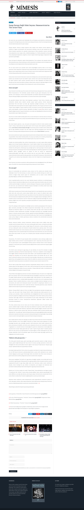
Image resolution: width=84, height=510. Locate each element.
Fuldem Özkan (64, 119)
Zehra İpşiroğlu (64, 80)
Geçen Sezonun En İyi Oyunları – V (68, 52)
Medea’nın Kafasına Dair (66, 139)
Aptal (62, 67)
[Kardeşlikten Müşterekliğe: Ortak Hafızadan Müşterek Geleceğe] (45, 428)
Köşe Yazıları (57, 12)
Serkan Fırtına (64, 71)
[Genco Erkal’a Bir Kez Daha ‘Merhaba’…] (15, 428)
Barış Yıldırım (37, 417)
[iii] (13, 255)
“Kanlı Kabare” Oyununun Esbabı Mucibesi (67, 147)
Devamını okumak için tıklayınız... (15, 495)
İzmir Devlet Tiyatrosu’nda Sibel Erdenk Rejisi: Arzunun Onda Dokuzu (67, 156)
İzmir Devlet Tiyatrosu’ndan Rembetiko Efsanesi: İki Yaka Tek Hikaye (68, 114)
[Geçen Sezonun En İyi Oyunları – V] (30, 428)
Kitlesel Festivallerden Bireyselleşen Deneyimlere (66, 31)
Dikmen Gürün (64, 40)
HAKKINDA (12, 12)
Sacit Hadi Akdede (65, 87)
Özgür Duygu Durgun (65, 127)
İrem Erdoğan (64, 151)
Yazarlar (11, 22)
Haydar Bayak (64, 109)
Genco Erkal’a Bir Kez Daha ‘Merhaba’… (66, 44)
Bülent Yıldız (63, 143)
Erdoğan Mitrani (64, 48)
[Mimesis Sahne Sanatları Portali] (23, 7)
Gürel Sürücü (63, 136)
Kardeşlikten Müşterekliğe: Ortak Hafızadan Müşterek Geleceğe (45, 435)
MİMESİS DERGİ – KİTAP (15, 15)
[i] (41, 109)
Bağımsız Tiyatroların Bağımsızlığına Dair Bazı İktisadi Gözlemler (67, 92)
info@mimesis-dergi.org (63, 485)
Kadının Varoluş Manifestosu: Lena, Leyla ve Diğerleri (68, 123)
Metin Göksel (64, 56)
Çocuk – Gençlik (46, 12)
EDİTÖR (63, 27)
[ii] (19, 251)
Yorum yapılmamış (20, 29)
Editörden (58, 22)
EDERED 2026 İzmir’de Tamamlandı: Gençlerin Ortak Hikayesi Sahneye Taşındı (30, 1)
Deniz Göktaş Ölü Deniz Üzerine (67, 100)
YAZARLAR (58, 36)
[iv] (39, 383)
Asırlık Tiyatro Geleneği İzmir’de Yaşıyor (67, 131)
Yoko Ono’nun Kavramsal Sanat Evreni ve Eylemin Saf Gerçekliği (67, 75)
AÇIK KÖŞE (58, 105)
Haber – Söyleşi (21, 12)
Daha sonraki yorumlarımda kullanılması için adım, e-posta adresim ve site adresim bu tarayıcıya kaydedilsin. (30, 467)
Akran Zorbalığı (64, 83)
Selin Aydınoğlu (64, 97)
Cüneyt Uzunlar (64, 64)
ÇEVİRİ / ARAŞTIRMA (33, 12)
